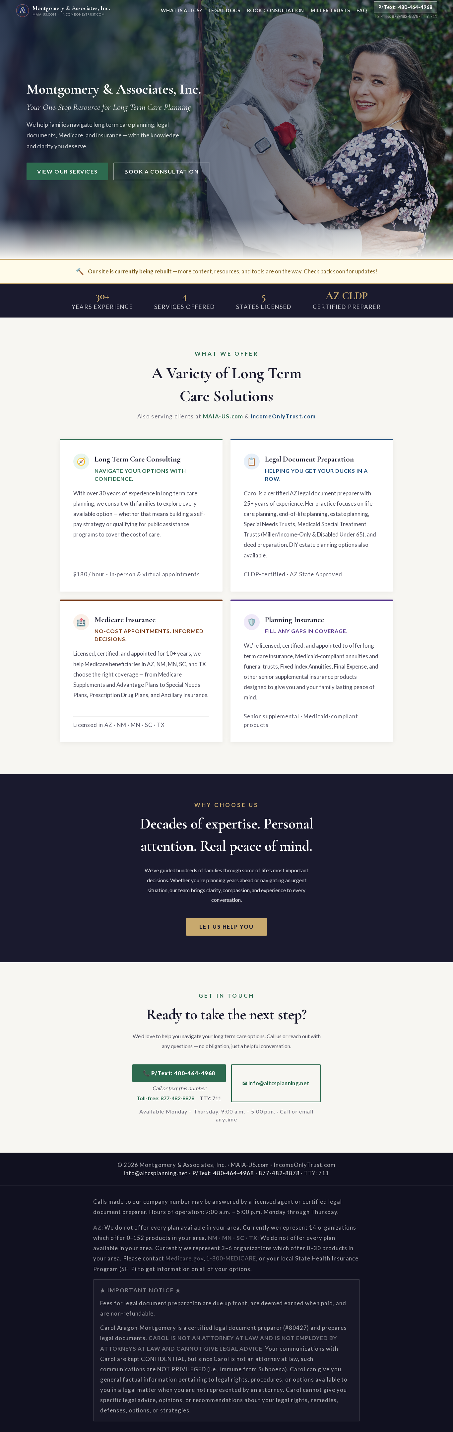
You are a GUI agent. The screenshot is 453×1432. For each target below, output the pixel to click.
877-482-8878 (405, 16)
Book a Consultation (161, 171)
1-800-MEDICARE (231, 1258)
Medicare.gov (184, 1258)
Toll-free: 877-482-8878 (165, 1098)
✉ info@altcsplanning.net (275, 1083)
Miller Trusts (330, 10)
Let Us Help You (226, 926)
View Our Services (67, 171)
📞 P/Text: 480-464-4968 (179, 1073)
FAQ (361, 10)
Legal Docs (224, 10)
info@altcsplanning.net (156, 1173)
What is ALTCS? (181, 10)
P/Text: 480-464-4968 (405, 7)
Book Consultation (275, 10)
